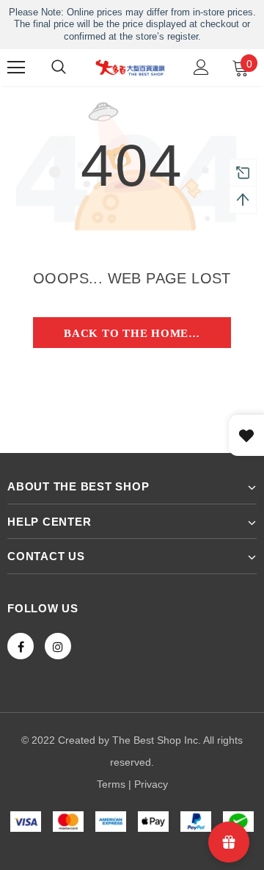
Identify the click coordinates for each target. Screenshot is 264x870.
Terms (111, 784)
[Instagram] (58, 646)
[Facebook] (20, 646)
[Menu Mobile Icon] (16, 67)
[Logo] (130, 67)
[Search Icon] (58, 67)
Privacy (151, 784)
